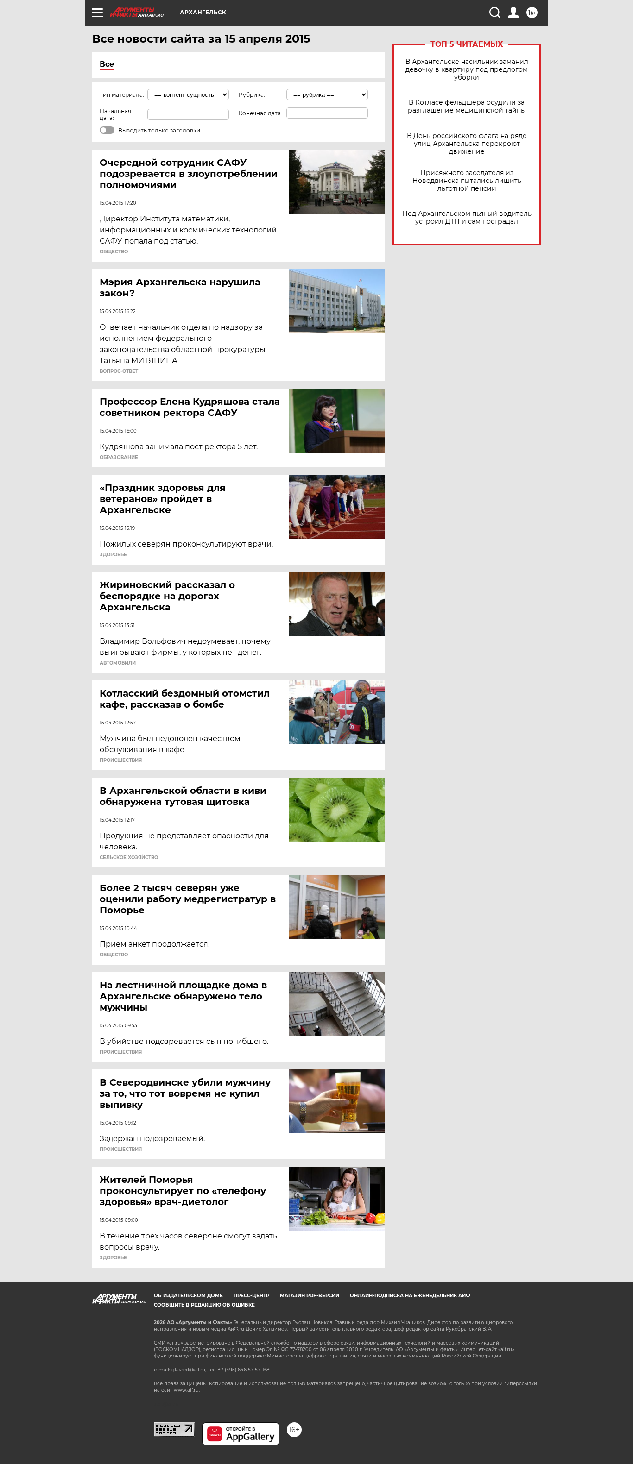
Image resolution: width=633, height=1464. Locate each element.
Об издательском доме (188, 1296)
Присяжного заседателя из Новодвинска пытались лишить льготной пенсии (466, 181)
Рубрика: (252, 94)
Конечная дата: (260, 113)
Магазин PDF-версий (309, 1296)
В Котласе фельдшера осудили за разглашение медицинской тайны (467, 106)
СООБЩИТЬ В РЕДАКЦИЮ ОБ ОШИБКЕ (204, 1305)
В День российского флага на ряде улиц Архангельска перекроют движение (467, 144)
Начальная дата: (115, 114)
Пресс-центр (251, 1296)
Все (107, 64)
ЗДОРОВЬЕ (113, 555)
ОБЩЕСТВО (114, 252)
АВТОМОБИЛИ (118, 663)
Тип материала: (122, 94)
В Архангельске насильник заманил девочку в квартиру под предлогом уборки (466, 70)
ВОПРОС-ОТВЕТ (119, 371)
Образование (119, 457)
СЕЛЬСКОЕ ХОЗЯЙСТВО (129, 857)
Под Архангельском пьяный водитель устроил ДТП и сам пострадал (467, 218)
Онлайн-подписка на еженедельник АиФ (410, 1296)
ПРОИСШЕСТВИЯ (121, 760)
